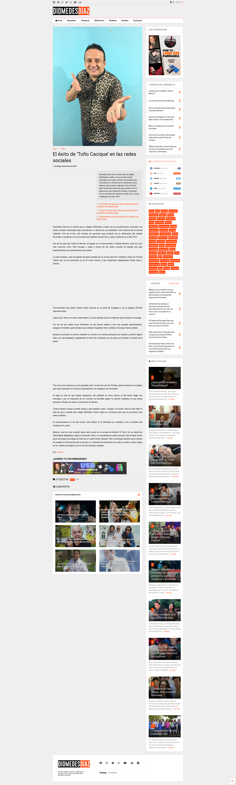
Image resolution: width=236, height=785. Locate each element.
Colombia (153, 257)
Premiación (167, 257)
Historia (168, 222)
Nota (63, 149)
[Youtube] (75, 2)
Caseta (170, 253)
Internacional (171, 242)
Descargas (153, 272)
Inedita (170, 264)
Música (170, 215)
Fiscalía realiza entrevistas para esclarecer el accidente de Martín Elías (117, 211)
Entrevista (159, 222)
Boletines (113, 21)
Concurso (153, 268)
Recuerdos (153, 215)
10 (153, 725)
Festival (152, 242)
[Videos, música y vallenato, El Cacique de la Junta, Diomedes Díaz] (71, 14)
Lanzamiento (165, 234)
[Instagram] (62, 2)
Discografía (163, 249)
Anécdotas (71, 21)
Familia (173, 226)
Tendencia (85, 21)
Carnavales (175, 261)
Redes (172, 249)
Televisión (153, 226)
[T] (54, 2)
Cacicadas (153, 249)
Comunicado (164, 226)
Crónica (172, 230)
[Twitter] (66, 2)
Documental (170, 245)
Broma (162, 272)
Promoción (164, 261)
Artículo (164, 211)
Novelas (125, 21)
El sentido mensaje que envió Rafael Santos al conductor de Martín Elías (118, 205)
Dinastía (152, 219)
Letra (177, 253)
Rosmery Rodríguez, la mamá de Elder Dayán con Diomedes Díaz (163, 459)
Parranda (160, 242)
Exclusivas (137, 21)
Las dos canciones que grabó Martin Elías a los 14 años (74, 565)
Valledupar (153, 245)
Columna (152, 253)
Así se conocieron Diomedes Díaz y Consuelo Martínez (161, 498)
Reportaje (153, 238)
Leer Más (172, 399)
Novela (174, 234)
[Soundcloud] (79, 2)
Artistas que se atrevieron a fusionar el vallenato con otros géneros (119, 540)
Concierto (163, 230)
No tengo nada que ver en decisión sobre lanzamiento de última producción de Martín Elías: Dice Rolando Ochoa (117, 513)
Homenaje (173, 211)
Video (151, 211)
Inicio (59, 21)
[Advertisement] (138, 11)
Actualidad (173, 238)
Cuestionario (154, 264)
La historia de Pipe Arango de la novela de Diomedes (163, 692)
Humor (163, 264)
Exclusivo (161, 219)
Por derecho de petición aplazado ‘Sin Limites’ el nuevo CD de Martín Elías (74, 540)
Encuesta (174, 268)
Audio (162, 245)
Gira (160, 257)
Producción (153, 230)
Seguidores (153, 234)
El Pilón (60, 452)
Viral (160, 268)
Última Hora (99, 21)
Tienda (166, 268)
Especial (163, 215)
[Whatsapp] (71, 2)
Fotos (151, 222)
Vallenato (162, 253)
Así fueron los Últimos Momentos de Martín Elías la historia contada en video (118, 564)
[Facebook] (58, 2)
